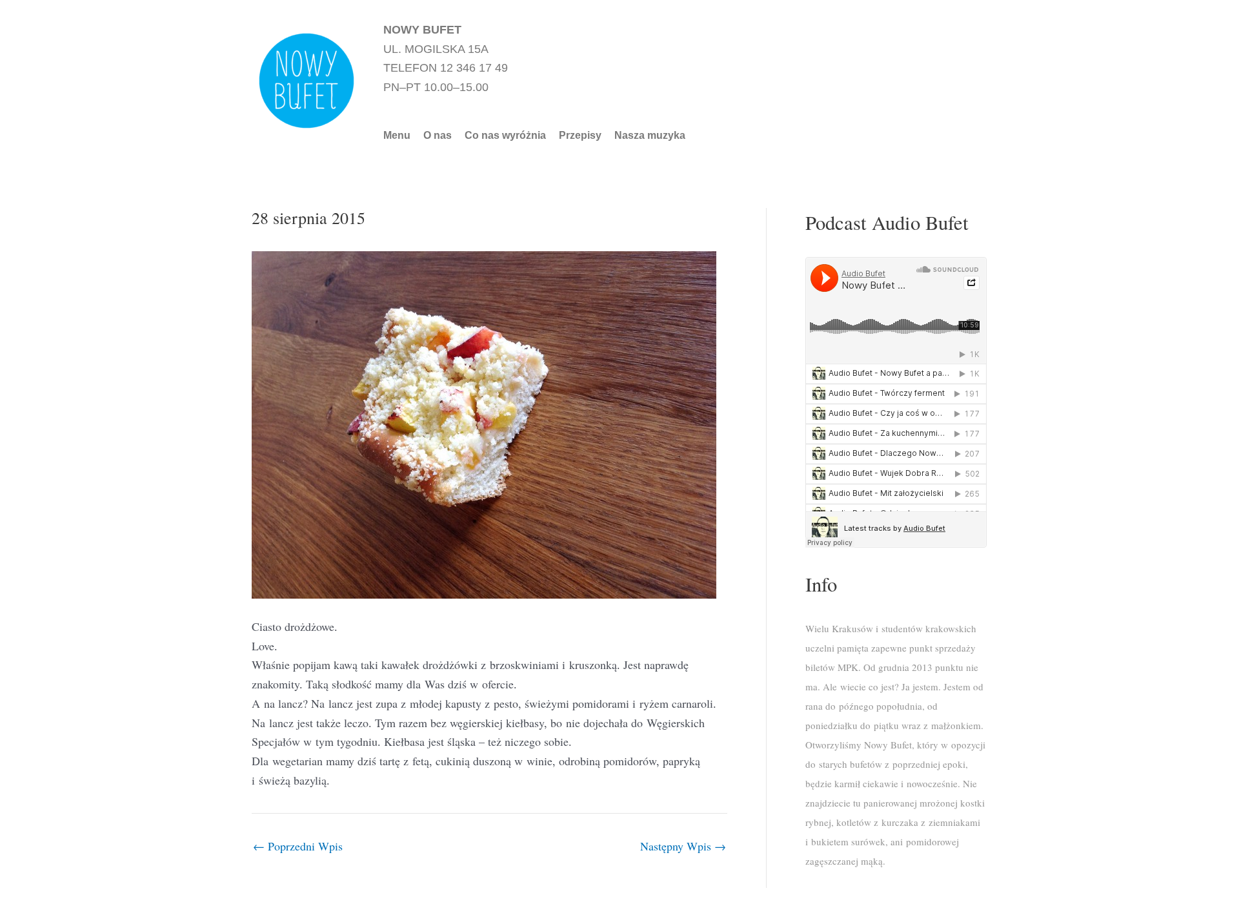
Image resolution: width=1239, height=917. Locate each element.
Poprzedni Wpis (298, 846)
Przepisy (580, 135)
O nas (437, 135)
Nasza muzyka (649, 135)
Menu (396, 135)
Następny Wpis (683, 846)
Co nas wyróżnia (505, 135)
